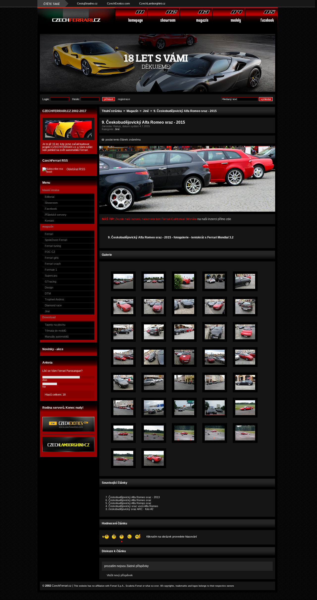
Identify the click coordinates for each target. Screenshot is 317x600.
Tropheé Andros (54, 299)
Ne (44, 386)
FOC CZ (50, 251)
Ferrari (49, 233)
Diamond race (53, 305)
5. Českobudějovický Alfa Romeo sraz (128, 503)
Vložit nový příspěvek (120, 575)
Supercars (51, 275)
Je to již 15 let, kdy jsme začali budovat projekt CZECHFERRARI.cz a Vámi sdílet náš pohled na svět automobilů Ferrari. (67, 147)
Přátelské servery (55, 214)
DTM (48, 293)
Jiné (47, 311)
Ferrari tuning (53, 245)
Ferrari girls (52, 257)
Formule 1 (51, 269)
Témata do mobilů (55, 330)
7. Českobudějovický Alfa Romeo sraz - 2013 (133, 497)
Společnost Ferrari (56, 239)
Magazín (132, 111)
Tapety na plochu (55, 324)
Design (49, 287)
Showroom (51, 202)
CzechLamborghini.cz (152, 3)
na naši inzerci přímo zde (214, 219)
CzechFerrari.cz (62, 585)
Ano (44, 379)
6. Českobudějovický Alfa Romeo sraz (128, 500)
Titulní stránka (112, 111)
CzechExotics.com (118, 3)
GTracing (50, 281)
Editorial (49, 196)
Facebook (51, 208)
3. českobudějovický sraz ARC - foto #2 (129, 509)
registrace (124, 99)
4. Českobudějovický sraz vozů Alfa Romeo (132, 506)
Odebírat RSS (76, 169)
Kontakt (49, 220)
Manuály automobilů (57, 336)
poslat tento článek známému (122, 139)
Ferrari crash (53, 263)
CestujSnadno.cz (87, 3)
